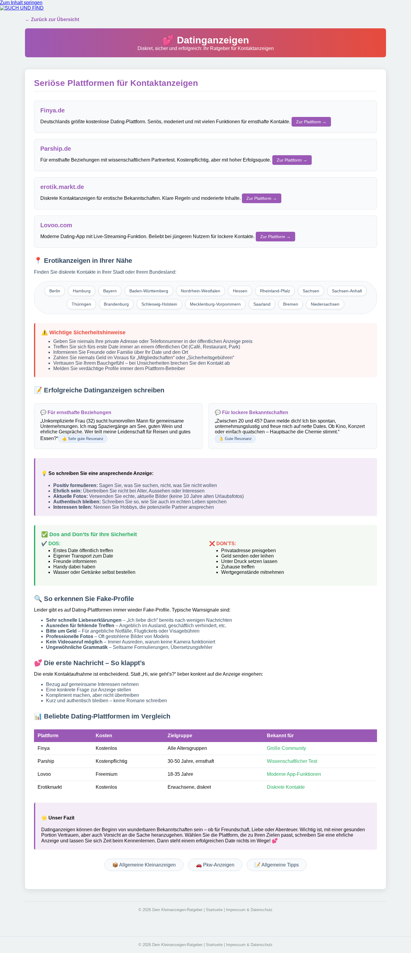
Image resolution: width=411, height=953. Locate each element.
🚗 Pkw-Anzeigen (215, 864)
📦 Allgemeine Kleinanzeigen (144, 864)
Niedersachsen (325, 304)
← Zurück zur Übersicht (52, 19)
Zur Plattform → (311, 121)
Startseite (214, 909)
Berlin (54, 290)
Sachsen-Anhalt (347, 290)
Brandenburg (116, 304)
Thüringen (81, 304)
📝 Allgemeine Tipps (277, 864)
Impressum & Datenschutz (249, 909)
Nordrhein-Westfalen (200, 290)
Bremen (290, 304)
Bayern (110, 290)
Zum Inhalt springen (21, 2)
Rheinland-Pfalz (275, 290)
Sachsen (311, 290)
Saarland (261, 304)
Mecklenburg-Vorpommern (215, 304)
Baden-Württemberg (148, 290)
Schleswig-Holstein (159, 304)
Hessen (240, 290)
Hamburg (82, 290)
